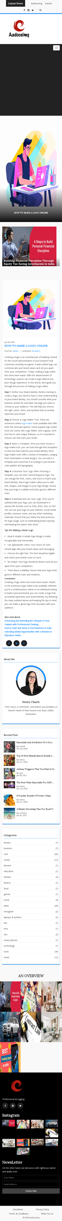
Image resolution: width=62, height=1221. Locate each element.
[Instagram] (13, 1106)
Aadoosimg (33, 3)
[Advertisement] (31, 83)
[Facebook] (9, 643)
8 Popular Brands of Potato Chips (34, 795)
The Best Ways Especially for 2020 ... (35, 782)
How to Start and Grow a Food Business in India (28, 628)
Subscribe (31, 1191)
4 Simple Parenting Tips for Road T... (35, 809)
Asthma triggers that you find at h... (36, 769)
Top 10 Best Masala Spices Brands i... (35, 755)
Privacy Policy (42, 1209)
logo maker (27, 423)
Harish (22, 746)
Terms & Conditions (18, 1213)
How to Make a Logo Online (26, 345)
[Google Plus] (24, 643)
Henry (15, 351)
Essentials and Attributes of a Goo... (35, 742)
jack (21, 773)
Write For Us (47, 1213)
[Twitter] (17, 643)
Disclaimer (18, 1209)
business (36, 351)
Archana (23, 813)
